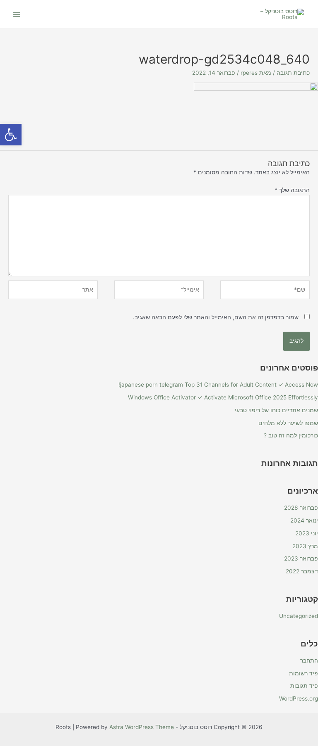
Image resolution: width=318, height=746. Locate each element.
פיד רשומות (303, 673)
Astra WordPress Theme (141, 727)
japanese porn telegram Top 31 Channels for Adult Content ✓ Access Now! (218, 384)
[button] (11, 134)
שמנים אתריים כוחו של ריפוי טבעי (276, 410)
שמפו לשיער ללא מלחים (288, 423)
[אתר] (53, 291)
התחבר (309, 660)
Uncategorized (298, 616)
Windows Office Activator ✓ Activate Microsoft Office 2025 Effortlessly (223, 397)
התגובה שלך (292, 190)
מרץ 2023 (305, 546)
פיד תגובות (304, 685)
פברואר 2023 (301, 558)
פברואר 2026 (301, 507)
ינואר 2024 (304, 520)
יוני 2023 (306, 533)
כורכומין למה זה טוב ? (291, 435)
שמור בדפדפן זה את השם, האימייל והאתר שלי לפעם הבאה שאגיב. (216, 317)
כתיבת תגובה (293, 72)
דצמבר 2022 (302, 571)
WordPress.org (298, 698)
